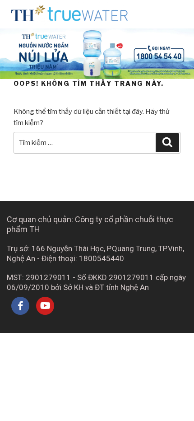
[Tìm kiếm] (167, 142)
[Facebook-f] (20, 306)
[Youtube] (45, 306)
